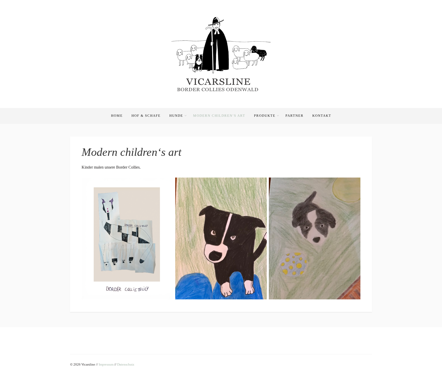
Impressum (106, 364)
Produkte (264, 116)
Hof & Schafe (146, 116)
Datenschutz (125, 364)
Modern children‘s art (219, 116)
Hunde (176, 116)
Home (117, 116)
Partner (294, 116)
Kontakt (321, 116)
